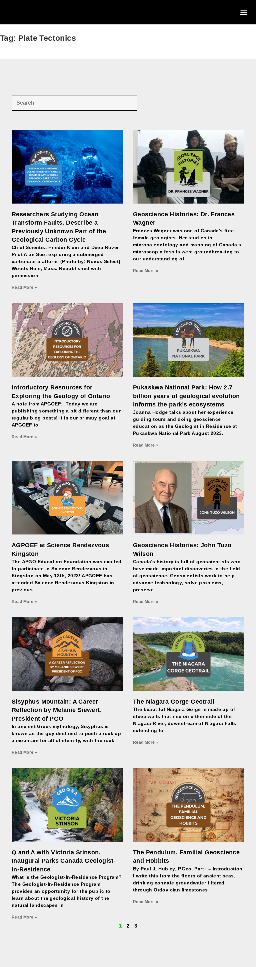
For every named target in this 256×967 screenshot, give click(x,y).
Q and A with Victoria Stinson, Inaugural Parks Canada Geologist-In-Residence (64, 860)
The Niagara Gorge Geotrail (173, 701)
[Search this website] (74, 102)
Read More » (24, 287)
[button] (243, 12)
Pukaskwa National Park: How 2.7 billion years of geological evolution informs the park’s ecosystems (186, 395)
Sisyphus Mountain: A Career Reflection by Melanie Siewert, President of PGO (57, 710)
